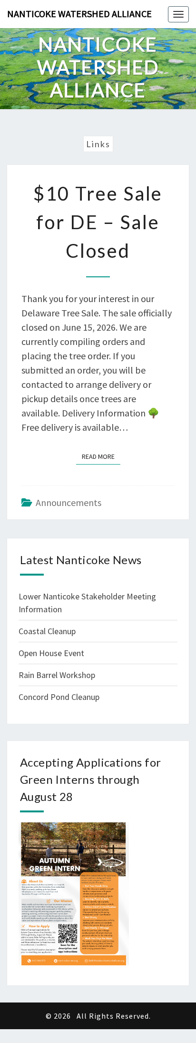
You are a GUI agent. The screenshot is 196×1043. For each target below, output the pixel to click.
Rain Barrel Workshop (57, 674)
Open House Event (51, 653)
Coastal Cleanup (47, 631)
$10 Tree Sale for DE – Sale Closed (98, 222)
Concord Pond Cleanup (59, 696)
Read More (101, 456)
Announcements (68, 502)
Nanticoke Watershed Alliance (79, 14)
